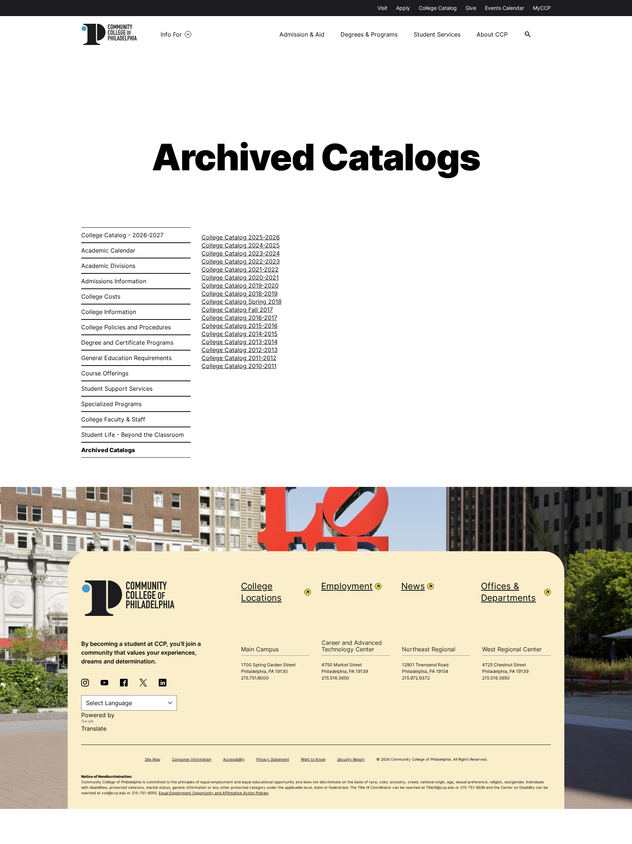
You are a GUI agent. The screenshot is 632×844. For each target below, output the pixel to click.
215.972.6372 (416, 678)
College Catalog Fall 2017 (237, 309)
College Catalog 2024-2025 (241, 245)
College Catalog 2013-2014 (240, 341)
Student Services (437, 34)
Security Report (351, 759)
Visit (382, 8)
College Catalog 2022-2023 (241, 261)
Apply (403, 8)
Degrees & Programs (369, 34)
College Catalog (438, 8)
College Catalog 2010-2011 (239, 366)
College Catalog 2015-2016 (240, 325)
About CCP (492, 34)
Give (471, 8)
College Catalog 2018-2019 (240, 293)
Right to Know (313, 759)
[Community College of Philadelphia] (109, 34)
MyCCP (542, 8)
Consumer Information (191, 759)
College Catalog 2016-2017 (239, 317)
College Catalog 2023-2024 (241, 253)
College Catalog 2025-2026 (241, 237)
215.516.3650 (335, 678)
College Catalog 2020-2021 (240, 277)
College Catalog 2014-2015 (240, 333)
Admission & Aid (301, 34)
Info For (171, 34)
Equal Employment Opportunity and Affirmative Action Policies (213, 793)
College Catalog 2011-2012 (239, 358)
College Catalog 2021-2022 (240, 269)
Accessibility (234, 759)
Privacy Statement (272, 759)
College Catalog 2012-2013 (240, 349)
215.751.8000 (255, 678)
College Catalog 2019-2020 (240, 285)
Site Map (152, 759)
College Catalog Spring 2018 (242, 301)
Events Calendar (504, 8)
